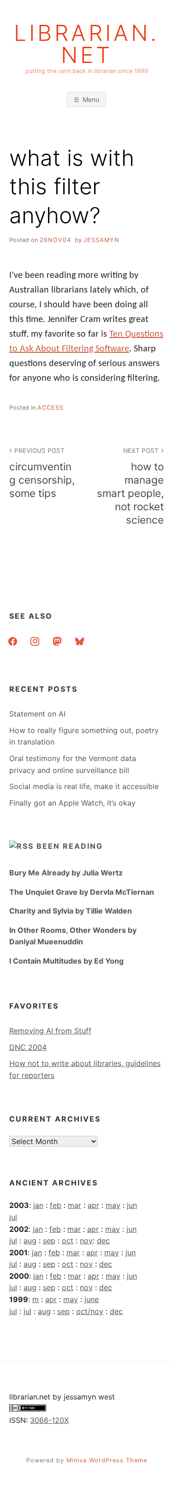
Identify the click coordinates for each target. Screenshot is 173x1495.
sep (49, 1240)
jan (38, 1205)
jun (132, 1205)
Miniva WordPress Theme (106, 1460)
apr (93, 1205)
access (50, 407)
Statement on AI (37, 713)
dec (103, 1240)
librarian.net (86, 44)
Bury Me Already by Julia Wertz (66, 872)
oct (67, 1240)
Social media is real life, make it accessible (84, 786)
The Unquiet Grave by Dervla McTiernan (81, 892)
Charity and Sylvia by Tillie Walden (70, 910)
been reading (69, 846)
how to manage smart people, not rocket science (130, 486)
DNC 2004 (28, 1047)
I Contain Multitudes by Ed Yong (66, 960)
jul (13, 1217)
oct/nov (89, 1311)
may (113, 1205)
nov (86, 1240)
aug (30, 1240)
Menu (91, 99)
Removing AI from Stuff (50, 1030)
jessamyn (101, 240)
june (91, 1299)
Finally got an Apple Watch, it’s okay (72, 802)
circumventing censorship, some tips (42, 473)
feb (55, 1205)
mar (74, 1205)
